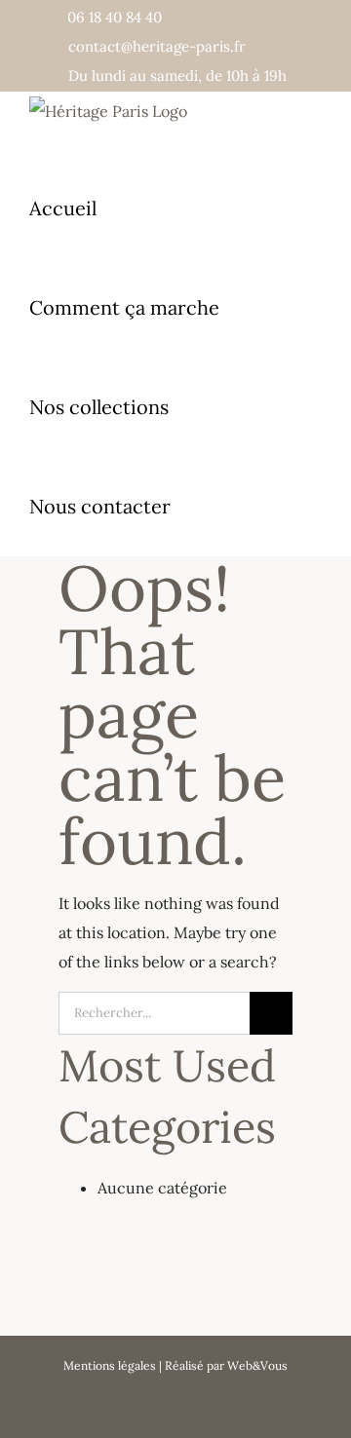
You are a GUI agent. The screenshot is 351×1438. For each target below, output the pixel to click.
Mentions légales (109, 1365)
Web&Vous (257, 1365)
